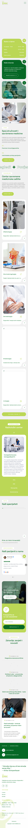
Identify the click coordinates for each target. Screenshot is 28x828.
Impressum (14, 821)
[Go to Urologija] (14, 389)
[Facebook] (3, 785)
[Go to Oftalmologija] (14, 220)
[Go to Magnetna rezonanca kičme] (14, 653)
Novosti (3, 794)
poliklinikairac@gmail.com (12, 754)
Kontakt (3, 796)
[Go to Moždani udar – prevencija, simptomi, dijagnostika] (14, 670)
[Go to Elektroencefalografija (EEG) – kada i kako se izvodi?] (14, 687)
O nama (3, 792)
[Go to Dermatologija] (14, 304)
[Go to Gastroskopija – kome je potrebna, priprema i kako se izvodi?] (14, 718)
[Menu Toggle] (24, 3)
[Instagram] (6, 785)
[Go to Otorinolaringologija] (14, 262)
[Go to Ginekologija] (14, 346)
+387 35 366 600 (13, 95)
